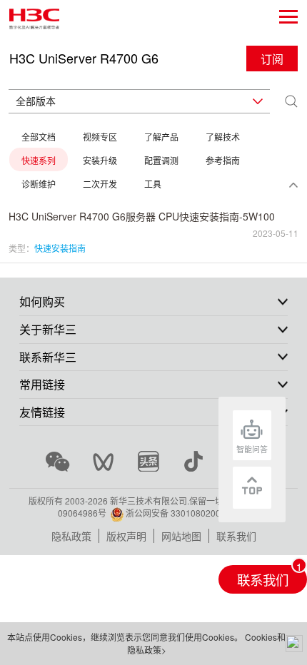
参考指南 (223, 160)
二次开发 (100, 184)
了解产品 (161, 137)
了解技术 (223, 137)
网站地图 (181, 536)
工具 (152, 184)
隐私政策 (71, 536)
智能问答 (252, 449)
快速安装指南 (60, 248)
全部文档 (38, 137)
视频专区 (100, 137)
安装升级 (100, 160)
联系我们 (236, 536)
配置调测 (161, 160)
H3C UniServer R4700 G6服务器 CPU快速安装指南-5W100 (142, 216)
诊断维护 (38, 184)
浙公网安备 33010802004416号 (187, 513)
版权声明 (126, 536)
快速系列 (38, 160)
